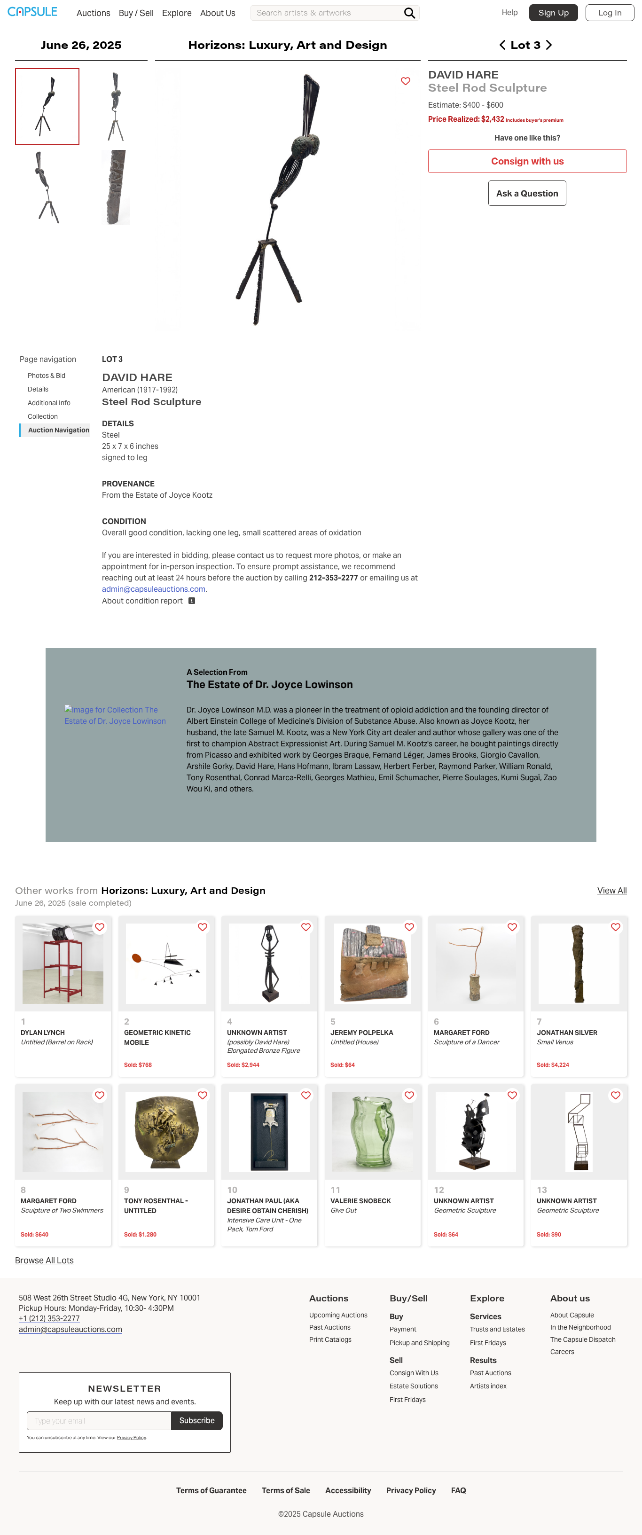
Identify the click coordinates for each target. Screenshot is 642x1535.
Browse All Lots (44, 1260)
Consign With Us (414, 1373)
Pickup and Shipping (420, 1343)
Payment (403, 1329)
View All (612, 890)
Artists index (488, 1386)
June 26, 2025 (81, 44)
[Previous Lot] (503, 45)
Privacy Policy (131, 1437)
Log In (610, 12)
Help (510, 12)
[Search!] (409, 13)
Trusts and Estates (497, 1329)
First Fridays (408, 1399)
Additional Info (49, 403)
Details (38, 389)
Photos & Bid (46, 375)
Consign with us (527, 161)
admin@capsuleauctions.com (153, 589)
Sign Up (554, 12)
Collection (43, 416)
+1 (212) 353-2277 (49, 1319)
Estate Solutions (414, 1386)
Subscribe (197, 1420)
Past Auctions (490, 1373)
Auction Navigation (58, 430)
